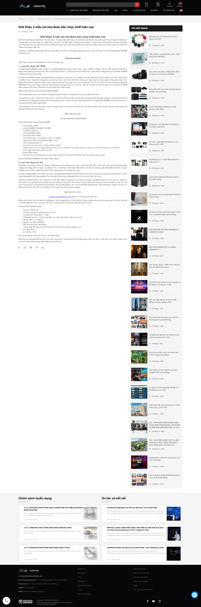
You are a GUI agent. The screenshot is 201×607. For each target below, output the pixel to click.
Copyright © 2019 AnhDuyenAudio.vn (48, 600)
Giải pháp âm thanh (43, 19)
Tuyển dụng (81, 581)
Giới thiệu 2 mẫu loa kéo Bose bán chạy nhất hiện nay (72, 19)
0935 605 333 (29, 587)
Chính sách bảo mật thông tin (143, 590)
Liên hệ (79, 590)
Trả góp (135, 585)
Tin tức (31, 19)
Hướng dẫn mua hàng (140, 581)
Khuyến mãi (81, 569)
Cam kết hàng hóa (139, 569)
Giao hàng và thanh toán (141, 573)
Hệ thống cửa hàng (83, 585)
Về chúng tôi (81, 573)
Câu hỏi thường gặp (84, 594)
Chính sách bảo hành (140, 577)
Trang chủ (21, 19)
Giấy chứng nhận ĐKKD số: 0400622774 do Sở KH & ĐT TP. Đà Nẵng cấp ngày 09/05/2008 (54, 603)
